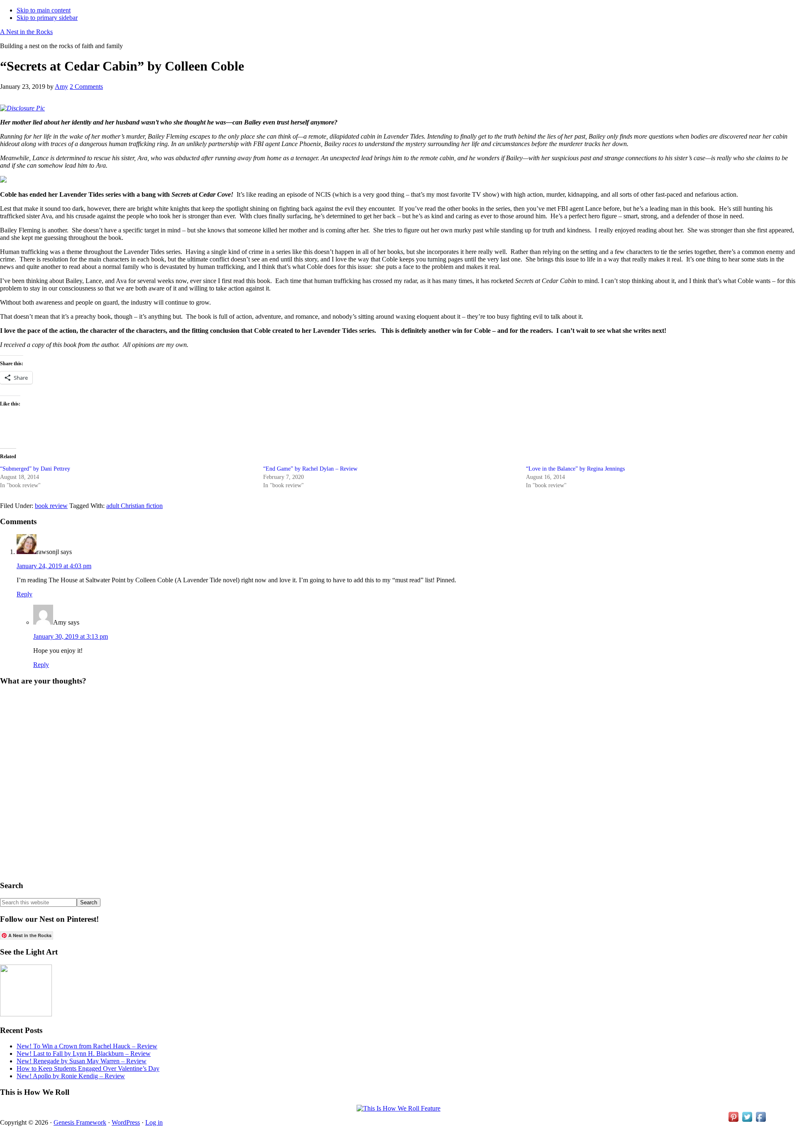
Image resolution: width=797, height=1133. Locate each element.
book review (51, 505)
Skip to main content (44, 10)
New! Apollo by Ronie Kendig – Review (71, 1075)
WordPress (126, 1122)
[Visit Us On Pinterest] (733, 1121)
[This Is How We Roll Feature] (398, 1108)
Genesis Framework (80, 1122)
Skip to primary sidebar (47, 17)
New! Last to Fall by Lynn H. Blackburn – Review (84, 1053)
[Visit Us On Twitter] (747, 1121)
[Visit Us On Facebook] (761, 1121)
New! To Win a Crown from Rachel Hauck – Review (87, 1046)
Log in (154, 1122)
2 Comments (86, 86)
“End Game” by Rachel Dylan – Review (310, 469)
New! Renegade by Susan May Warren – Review (82, 1061)
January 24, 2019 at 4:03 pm (54, 565)
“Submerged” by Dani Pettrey (35, 469)
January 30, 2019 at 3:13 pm (70, 636)
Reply (24, 594)
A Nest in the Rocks (26, 31)
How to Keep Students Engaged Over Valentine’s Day (88, 1068)
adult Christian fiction (134, 505)
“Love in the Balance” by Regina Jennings (575, 469)
